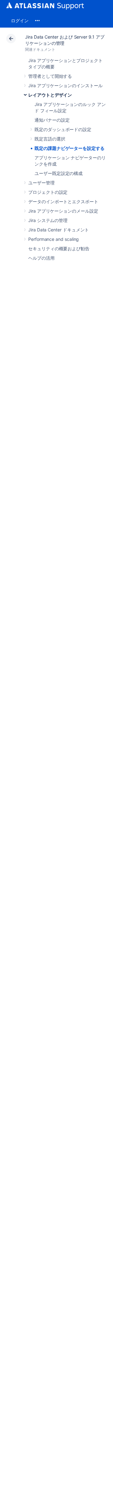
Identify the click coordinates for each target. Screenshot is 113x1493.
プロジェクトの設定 (47, 192)
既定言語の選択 (50, 138)
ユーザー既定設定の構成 (59, 173)
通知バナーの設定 (52, 120)
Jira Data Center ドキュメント (58, 229)
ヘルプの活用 (41, 258)
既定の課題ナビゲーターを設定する (70, 148)
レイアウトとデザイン (50, 95)
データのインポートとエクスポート (63, 201)
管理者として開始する (50, 76)
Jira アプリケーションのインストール (65, 85)
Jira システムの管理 (47, 220)
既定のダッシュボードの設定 (63, 129)
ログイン (20, 20)
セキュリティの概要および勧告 (58, 248)
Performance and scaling (53, 239)
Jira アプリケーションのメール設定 (63, 211)
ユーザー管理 (41, 182)
